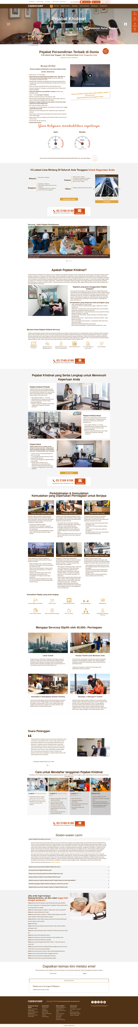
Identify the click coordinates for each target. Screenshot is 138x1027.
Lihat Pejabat (106, 201)
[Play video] (90, 75)
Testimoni (44, 1009)
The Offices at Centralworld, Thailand (81, 178)
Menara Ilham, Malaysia (43, 177)
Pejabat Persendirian (65, 5)
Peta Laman (59, 1018)
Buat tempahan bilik (74, 1012)
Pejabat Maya (75, 5)
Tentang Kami (31, 1)
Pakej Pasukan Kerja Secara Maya (32, 1015)
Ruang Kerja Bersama (84, 5)
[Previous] (100, 195)
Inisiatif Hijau (45, 1010)
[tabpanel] (106, 187)
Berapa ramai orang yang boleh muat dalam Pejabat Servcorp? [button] (69, 874)
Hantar (84, 973)
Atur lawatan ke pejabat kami (134, 26)
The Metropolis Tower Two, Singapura (47, 188)
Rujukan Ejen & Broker (75, 1013)
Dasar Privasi (59, 1015)
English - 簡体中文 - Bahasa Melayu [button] (59, 1)
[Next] (113, 195)
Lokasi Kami (56, 5)
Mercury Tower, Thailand (78, 176)
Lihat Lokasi (69, 473)
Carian (48, 1)
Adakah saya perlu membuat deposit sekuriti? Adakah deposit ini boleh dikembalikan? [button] (69, 880)
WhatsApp (134, 30)
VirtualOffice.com (60, 1009)
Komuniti (44, 1015)
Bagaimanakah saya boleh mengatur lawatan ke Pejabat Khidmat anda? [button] (69, 887)
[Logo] (35, 6)
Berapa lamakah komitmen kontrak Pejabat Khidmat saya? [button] (69, 877)
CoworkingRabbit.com (61, 1007)
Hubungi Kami (135, 19)
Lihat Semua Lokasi (69, 199)
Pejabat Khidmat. (55, 862)
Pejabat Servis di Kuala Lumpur (41, 989)
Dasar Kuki (58, 1016)
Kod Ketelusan (45, 1016)
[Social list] (92, 1001)
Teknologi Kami (103, 5)
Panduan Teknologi (60, 1019)
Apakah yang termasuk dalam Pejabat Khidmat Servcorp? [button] (69, 867)
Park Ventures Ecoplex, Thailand (80, 179)
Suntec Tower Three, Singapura (45, 190)
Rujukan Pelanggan (74, 1015)
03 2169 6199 (76, 2)
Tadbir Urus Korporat (47, 1013)
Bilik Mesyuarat (94, 5)
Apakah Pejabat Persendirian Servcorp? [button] (69, 839)
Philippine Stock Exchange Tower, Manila (82, 187)
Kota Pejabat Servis (69, 980)
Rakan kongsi (45, 1012)
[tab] (69, 839)
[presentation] (65, 973)
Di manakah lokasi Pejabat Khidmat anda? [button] (69, 870)
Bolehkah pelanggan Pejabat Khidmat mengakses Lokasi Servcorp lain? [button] (69, 884)
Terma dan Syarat (60, 1013)
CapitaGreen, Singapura (43, 183)
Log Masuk (106, 2)
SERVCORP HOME (40, 1)
